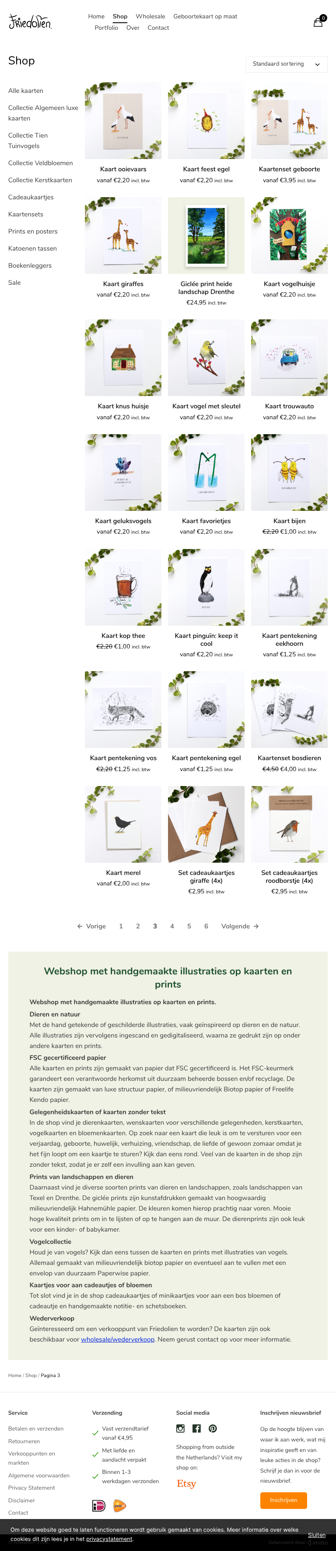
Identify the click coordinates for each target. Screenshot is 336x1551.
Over (133, 28)
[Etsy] (186, 1485)
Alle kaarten (25, 91)
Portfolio (106, 28)
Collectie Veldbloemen (40, 163)
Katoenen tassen (32, 248)
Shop (120, 16)
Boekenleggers (30, 266)
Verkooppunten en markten (31, 1458)
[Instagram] (180, 1430)
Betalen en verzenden (36, 1429)
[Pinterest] (213, 1430)
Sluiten (317, 1535)
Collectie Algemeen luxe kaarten (43, 113)
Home (96, 16)
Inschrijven (284, 1500)
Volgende (240, 926)
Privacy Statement (31, 1488)
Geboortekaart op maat (205, 16)
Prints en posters (33, 231)
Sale (14, 283)
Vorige (91, 926)
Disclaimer (21, 1501)
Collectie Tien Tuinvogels (28, 141)
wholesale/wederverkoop (117, 1339)
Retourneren (24, 1441)
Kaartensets (25, 214)
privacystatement (109, 1539)
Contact (158, 28)
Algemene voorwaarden (39, 1476)
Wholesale (150, 16)
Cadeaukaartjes (31, 197)
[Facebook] (196, 1430)
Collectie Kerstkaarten (40, 180)
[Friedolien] (30, 22)
